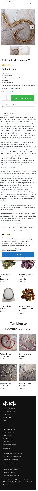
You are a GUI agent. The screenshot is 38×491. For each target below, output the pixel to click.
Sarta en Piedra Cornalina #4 (5, 355)
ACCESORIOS (8, 432)
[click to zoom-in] (19, 27)
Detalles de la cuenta (11, 469)
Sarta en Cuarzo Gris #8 (25, 384)
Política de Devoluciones (12, 456)
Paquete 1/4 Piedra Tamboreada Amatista (26, 276)
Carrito (6, 420)
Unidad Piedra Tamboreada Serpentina (5, 276)
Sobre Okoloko (9, 408)
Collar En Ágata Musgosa (5, 307)
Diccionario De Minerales (12, 453)
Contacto (6, 448)
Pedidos (6, 466)
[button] (33, 235)
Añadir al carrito (23, 98)
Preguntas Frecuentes (11, 411)
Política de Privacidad (24, 257)
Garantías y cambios (11, 459)
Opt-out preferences (11, 257)
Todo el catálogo (9, 444)
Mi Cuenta (7, 414)
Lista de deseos (9, 472)
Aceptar (18, 254)
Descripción (14, 113)
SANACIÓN (7, 441)
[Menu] (6, 4)
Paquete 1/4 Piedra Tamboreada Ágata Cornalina (26, 308)
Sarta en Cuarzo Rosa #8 (25, 355)
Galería (6, 113)
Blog (5, 423)
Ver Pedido (7, 417)
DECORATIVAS (9, 435)
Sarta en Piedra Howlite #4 (5, 384)
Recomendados (9, 429)
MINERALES (8, 438)
